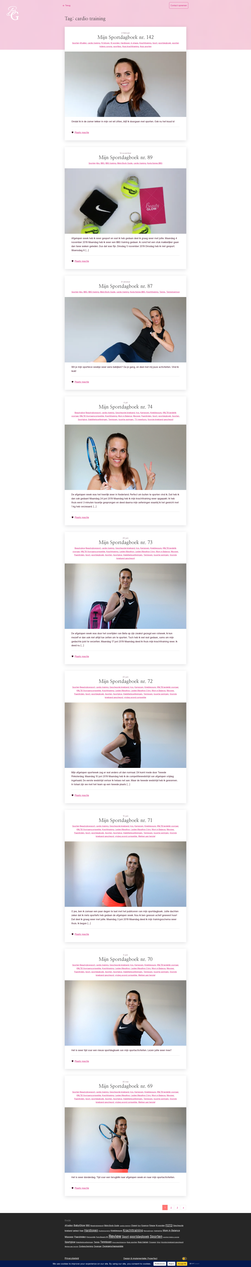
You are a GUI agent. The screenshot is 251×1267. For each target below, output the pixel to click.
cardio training (125, 1226)
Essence (145, 1225)
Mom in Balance (171, 1230)
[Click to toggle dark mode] (185, 1258)
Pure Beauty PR (102, 1237)
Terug (67, 5)
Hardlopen (91, 1230)
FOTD (169, 1225)
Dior (139, 1226)
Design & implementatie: (135, 1258)
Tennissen (106, 1241)
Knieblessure (116, 1230)
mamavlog (158, 1231)
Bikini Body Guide (111, 1225)
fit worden (160, 1225)
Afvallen (69, 1225)
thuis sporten (132, 1242)
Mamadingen (148, 1231)
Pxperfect (152, 1258)
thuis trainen (143, 1242)
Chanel (134, 1225)
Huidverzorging (104, 1231)
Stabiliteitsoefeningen (84, 1242)
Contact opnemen (179, 5)
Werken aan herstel (71, 1246)
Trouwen (152, 1242)
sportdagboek (139, 1236)
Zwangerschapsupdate (112, 1246)
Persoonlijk (91, 1237)
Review (115, 1236)
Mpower (69, 1236)
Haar (81, 1231)
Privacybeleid (72, 1258)
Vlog (158, 1242)
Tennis (97, 1242)
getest (76, 1230)
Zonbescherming (86, 1246)
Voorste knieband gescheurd (172, 1242)
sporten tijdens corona (171, 1237)
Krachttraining (133, 1230)
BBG (88, 1225)
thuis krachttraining (119, 1242)
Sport (125, 1236)
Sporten (156, 1236)
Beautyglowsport (97, 1226)
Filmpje (152, 1225)
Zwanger (98, 1246)
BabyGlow (79, 1225)
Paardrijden (80, 1236)
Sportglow (70, 1242)
